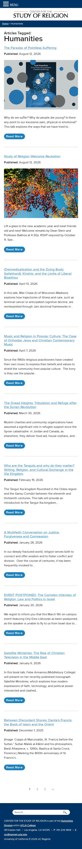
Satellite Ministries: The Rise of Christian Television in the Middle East (34, 655)
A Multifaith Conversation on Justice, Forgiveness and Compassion (32, 534)
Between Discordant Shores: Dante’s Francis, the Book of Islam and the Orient (38, 722)
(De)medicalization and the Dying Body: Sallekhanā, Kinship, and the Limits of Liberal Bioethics (38, 273)
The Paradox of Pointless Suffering (30, 48)
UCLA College (28, 825)
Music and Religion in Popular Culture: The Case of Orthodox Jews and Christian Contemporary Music (40, 340)
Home (5, 23)
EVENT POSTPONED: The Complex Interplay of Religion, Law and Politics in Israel (40, 597)
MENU (14, 4)
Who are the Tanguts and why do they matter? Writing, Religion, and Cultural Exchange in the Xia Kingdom (39, 470)
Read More (14, 136)
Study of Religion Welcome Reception (32, 156)
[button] (6, 4)
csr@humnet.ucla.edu (15, 834)
